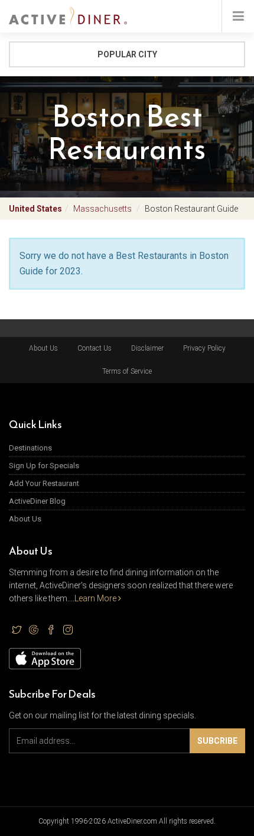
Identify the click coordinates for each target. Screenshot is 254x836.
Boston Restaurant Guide (191, 208)
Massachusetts (102, 208)
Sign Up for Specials (44, 465)
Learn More (96, 598)
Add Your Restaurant (44, 483)
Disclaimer (147, 348)
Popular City (127, 54)
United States (35, 208)
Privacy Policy (204, 348)
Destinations (30, 447)
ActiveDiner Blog (37, 501)
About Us (43, 348)
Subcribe (217, 741)
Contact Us (94, 348)
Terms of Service (127, 371)
